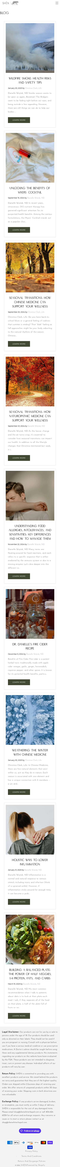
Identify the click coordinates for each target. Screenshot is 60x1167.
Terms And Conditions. (31, 1156)
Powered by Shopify (36, 1165)
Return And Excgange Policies (31, 1161)
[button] (57, 3)
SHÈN (24, 1165)
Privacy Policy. (31, 1151)
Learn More (19, 120)
